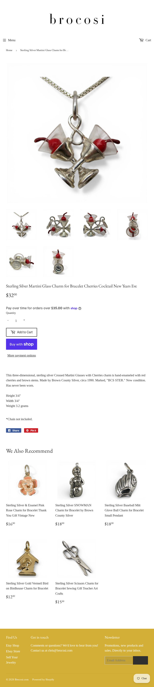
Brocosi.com (21, 679)
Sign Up (140, 660)
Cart (148, 40)
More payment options (21, 355)
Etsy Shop (12, 645)
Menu (11, 40)
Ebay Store (13, 651)
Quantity (11, 312)
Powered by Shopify (43, 679)
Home (9, 50)
